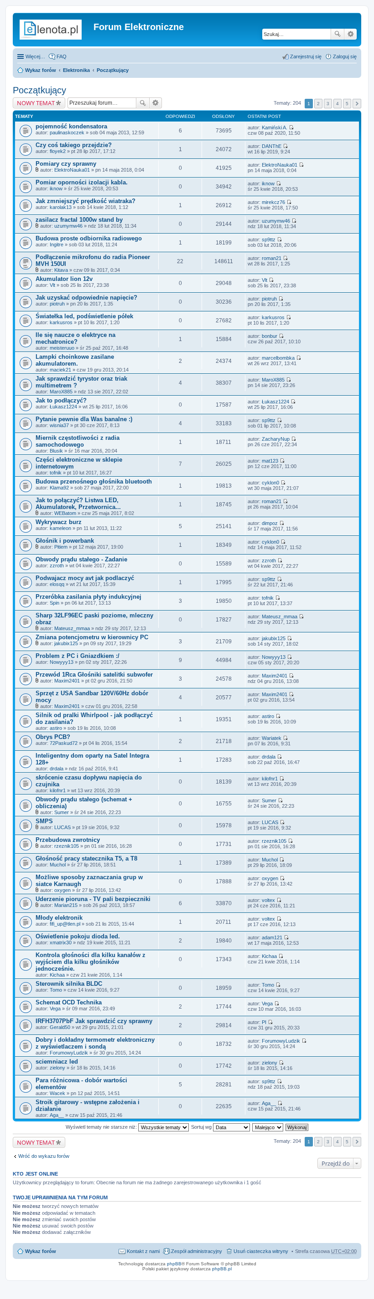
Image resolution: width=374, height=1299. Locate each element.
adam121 (272, 937)
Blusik (56, 450)
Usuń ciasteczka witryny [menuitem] (261, 1251)
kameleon (60, 528)
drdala (56, 768)
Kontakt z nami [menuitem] (143, 1251)
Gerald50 (60, 1027)
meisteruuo (62, 348)
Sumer (61, 812)
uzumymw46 (68, 226)
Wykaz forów (40, 70)
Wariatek (271, 738)
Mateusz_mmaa (72, 628)
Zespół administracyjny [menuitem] (196, 1251)
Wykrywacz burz (59, 522)
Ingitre (56, 244)
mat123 (270, 461)
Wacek (57, 1093)
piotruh (57, 303)
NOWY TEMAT (36, 103)
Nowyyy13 (61, 662)
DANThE (271, 146)
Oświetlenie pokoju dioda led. (78, 936)
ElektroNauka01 (72, 170)
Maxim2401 (67, 680)
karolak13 (61, 207)
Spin (54, 603)
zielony (57, 1067)
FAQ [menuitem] (62, 56)
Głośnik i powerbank (65, 540)
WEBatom (65, 513)
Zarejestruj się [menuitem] (306, 56)
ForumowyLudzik (69, 1052)
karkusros (61, 322)
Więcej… (35, 56)
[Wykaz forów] (54, 29)
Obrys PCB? (53, 737)
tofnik (56, 472)
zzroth (57, 565)
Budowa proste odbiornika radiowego (89, 238)
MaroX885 (61, 391)
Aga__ (57, 1115)
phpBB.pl (222, 1268)
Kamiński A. (274, 127)
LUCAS (62, 827)
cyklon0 (270, 482)
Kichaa (57, 975)
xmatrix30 (61, 942)
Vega (55, 1008)
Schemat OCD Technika (69, 1002)
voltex (268, 900)
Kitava (61, 270)
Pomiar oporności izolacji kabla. (82, 182)
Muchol (58, 864)
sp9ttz (268, 239)
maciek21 (60, 369)
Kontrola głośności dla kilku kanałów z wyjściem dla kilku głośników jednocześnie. (90, 962)
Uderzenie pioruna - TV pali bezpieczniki (93, 899)
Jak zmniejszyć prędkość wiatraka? (85, 201)
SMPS (44, 821)
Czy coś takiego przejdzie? (74, 145)
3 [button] (328, 103)
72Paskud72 (64, 743)
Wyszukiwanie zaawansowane (350, 34)
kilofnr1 (58, 790)
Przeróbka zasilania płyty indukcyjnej (88, 596)
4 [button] (337, 103)
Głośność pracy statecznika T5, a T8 (86, 858)
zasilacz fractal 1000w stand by (79, 219)
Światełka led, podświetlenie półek (84, 316)
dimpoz (270, 523)
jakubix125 (66, 643)
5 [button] (347, 103)
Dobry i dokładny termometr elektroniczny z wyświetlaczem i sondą (95, 1043)
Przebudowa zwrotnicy (68, 839)
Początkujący (113, 70)
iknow (56, 188)
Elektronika (76, 70)
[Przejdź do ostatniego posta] (291, 127)
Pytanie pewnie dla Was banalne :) (84, 419)
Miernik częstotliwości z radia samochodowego (77, 441)
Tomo (56, 990)
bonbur (269, 336)
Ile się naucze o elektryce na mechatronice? (75, 338)
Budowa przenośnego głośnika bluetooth (94, 481)
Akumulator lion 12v (64, 278)
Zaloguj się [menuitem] (345, 56)
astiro (56, 728)
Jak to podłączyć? (61, 400)
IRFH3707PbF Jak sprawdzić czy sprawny (94, 1021)
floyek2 (58, 151)
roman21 (271, 258)
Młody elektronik (59, 917)
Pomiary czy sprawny (66, 163)
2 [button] (318, 103)
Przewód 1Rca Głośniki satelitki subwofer (94, 674)
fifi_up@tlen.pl (65, 924)
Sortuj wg (202, 1127)
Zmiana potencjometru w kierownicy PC (92, 637)
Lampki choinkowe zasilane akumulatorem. (75, 360)
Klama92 (59, 487)
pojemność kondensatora (71, 126)
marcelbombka (278, 358)
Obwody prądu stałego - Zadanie (81, 559)
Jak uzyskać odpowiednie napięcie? (86, 297)
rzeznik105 (66, 846)
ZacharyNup (276, 439)
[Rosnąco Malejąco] (268, 1127)
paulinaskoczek (67, 132)
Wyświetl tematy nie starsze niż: (102, 1127)
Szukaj (337, 34)
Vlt (52, 285)
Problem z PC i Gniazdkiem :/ (77, 655)
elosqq (57, 584)
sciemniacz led (57, 1061)
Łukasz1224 (63, 406)
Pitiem (61, 547)
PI (264, 1022)
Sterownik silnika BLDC (69, 983)
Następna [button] (357, 103)
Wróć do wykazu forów (43, 1156)
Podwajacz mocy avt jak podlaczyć (85, 578)
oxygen (62, 890)
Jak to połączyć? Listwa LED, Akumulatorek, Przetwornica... (78, 503)
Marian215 (66, 905)
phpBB (174, 1263)
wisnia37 (59, 425)
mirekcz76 (273, 202)
